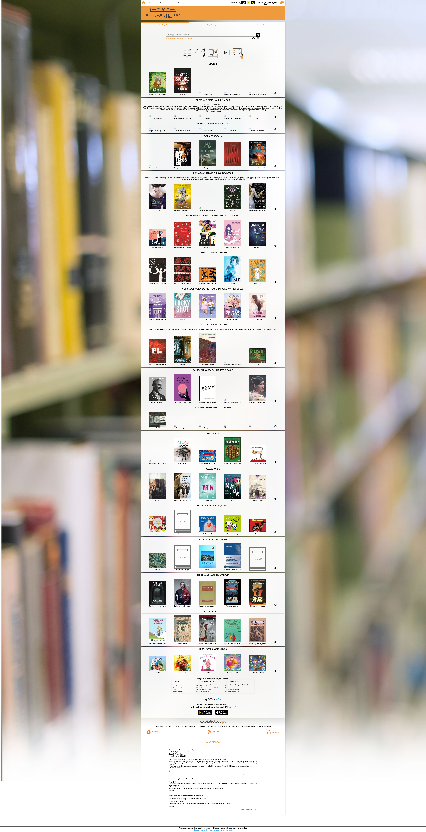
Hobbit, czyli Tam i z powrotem (180, 684)
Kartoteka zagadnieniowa (261, 25)
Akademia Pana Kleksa (206, 689)
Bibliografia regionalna (213, 25)
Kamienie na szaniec (178, 691)
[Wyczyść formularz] (253, 38)
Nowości (152, 3)
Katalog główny (165, 25)
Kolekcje (189, 38)
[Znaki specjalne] (258, 38)
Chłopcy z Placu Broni (178, 687)
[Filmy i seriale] (226, 58)
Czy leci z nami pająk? (233, 685)
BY (253, 2)
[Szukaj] (258, 35)
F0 (265, 2)
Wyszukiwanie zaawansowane (176, 38)
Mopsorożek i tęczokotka (234, 689)
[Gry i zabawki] (239, 58)
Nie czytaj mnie (231, 687)
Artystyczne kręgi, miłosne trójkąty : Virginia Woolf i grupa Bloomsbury (245, 684)
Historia (160, 3)
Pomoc (169, 3)
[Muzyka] (200, 58)
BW (244, 2)
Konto (178, 3)
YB (248, 2)
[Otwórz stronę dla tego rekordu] (158, 83)
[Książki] (187, 58)
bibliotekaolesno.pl (178, 768)
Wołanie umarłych (204, 691)
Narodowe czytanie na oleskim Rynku (183, 750)
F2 (274, 2)
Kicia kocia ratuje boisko (234, 691)
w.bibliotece (202, 726)
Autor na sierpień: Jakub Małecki (181, 779)
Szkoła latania (176, 685)
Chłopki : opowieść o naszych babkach (210, 687)
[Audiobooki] (213, 58)
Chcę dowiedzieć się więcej (202, 830)
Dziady (174, 689)
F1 (269, 2)
